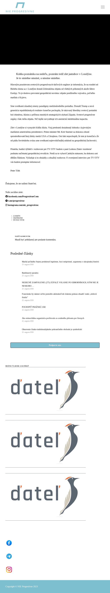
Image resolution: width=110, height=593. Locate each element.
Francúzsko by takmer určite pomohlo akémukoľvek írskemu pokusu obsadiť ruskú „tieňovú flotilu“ (59, 296)
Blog (7, 31)
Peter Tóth (18, 220)
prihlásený (29, 239)
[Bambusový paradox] (14, 274)
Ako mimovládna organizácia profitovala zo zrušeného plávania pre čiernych (53, 318)
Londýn (16, 216)
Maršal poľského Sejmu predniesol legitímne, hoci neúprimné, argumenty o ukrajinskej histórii (60, 262)
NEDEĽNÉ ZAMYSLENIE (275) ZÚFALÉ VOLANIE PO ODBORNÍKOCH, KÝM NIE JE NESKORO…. (60, 284)
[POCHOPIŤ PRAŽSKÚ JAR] (14, 308)
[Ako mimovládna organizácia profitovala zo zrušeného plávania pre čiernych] (14, 319)
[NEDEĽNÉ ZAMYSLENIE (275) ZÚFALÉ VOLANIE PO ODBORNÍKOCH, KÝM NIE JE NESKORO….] (14, 285)
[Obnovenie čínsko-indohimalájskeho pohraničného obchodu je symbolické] (14, 330)
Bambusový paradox (30, 273)
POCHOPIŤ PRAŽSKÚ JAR (34, 307)
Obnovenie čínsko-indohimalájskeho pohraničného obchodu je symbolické (52, 329)
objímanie (18, 218)
